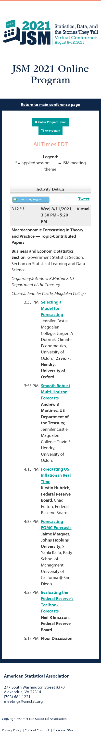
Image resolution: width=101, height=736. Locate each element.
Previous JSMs (63, 730)
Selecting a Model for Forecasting (52, 308)
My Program (52, 130)
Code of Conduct (37, 730)
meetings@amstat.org (23, 701)
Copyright (9, 719)
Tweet (83, 199)
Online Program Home (51, 122)
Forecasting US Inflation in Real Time (56, 475)
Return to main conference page (50, 104)
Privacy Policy (11, 730)
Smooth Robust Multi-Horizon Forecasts (55, 392)
